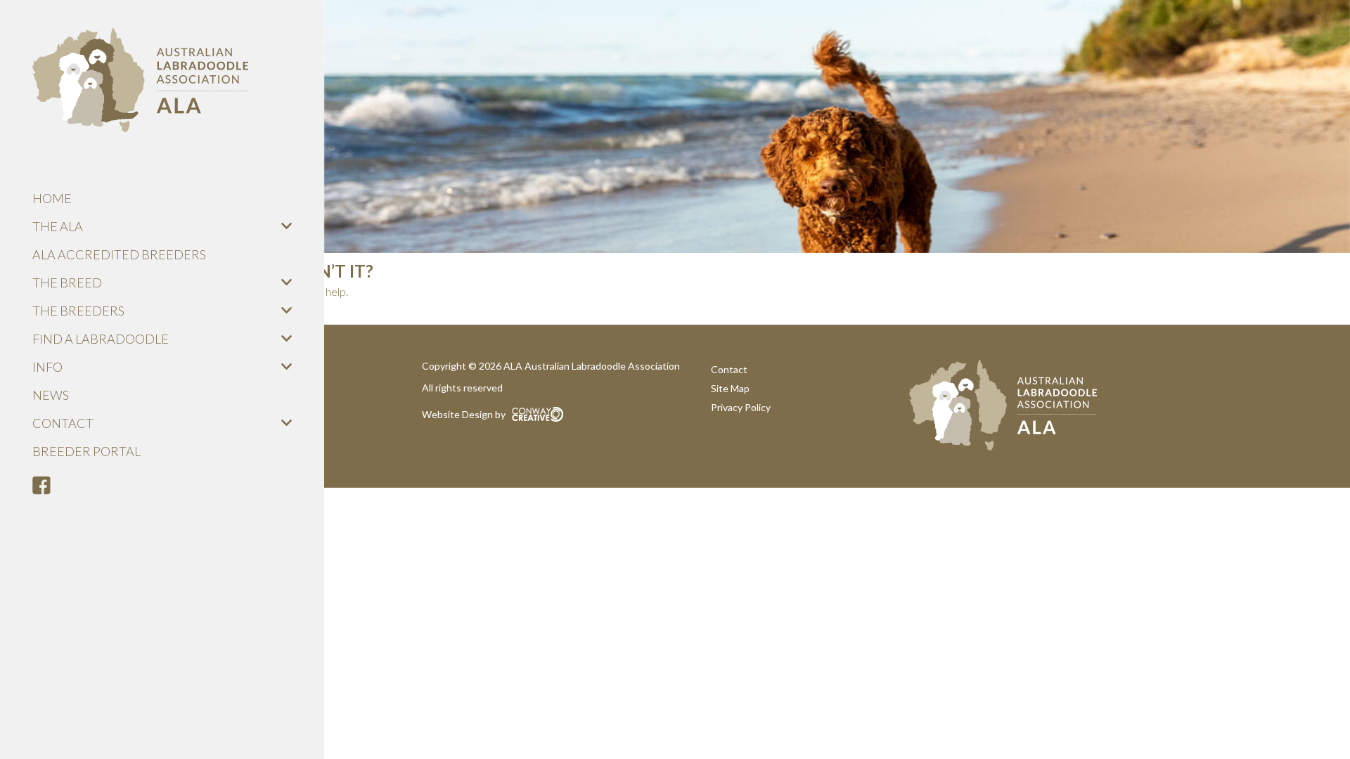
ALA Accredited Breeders (119, 254)
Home (52, 198)
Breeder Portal (86, 451)
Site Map (730, 388)
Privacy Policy (741, 407)
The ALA (57, 226)
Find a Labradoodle (100, 338)
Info (47, 367)
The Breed (67, 282)
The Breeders (78, 310)
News (50, 395)
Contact (63, 423)
